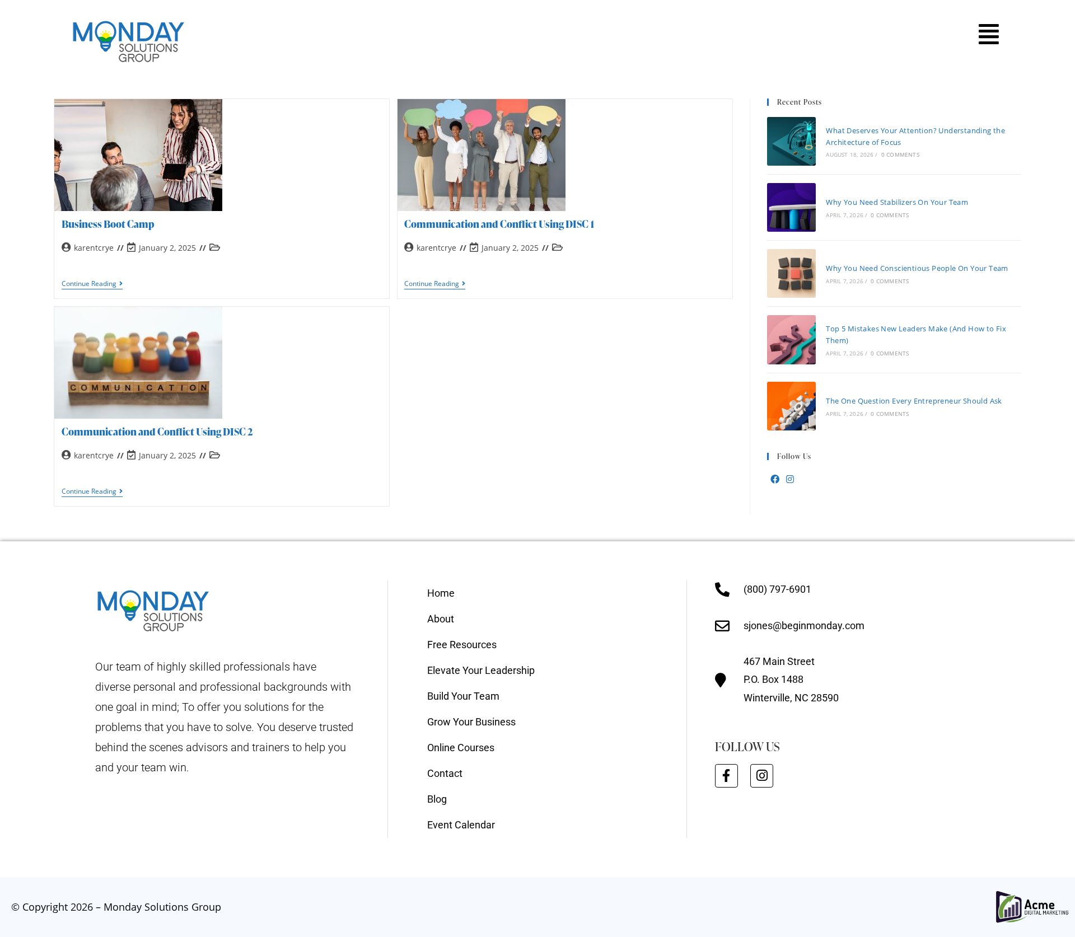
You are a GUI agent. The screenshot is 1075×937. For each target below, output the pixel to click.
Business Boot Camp (108, 224)
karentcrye (94, 247)
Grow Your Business (471, 722)
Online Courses (460, 747)
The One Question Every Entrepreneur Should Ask (914, 401)
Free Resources (462, 644)
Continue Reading (92, 284)
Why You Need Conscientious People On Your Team (917, 268)
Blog (437, 799)
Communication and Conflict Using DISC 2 (157, 431)
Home (441, 593)
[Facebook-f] (726, 775)
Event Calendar (461, 825)
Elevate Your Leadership (481, 670)
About (440, 619)
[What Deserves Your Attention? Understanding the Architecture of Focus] (791, 141)
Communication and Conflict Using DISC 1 (499, 224)
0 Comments (900, 154)
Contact (444, 773)
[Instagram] (790, 479)
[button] (988, 34)
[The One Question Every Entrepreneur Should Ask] (791, 406)
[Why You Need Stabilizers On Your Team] (791, 207)
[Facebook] (774, 479)
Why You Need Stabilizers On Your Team (897, 202)
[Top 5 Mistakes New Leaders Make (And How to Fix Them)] (791, 339)
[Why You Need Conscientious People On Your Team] (791, 273)
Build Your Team (463, 696)
